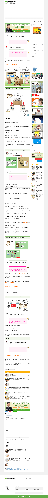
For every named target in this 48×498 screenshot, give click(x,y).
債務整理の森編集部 (9, 415)
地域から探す (34, 69)
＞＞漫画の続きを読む (37, 141)
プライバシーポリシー (8, 489)
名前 (6, 427)
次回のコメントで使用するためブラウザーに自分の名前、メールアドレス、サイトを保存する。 (17, 436)
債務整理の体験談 (35, 71)
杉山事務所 (17, 489)
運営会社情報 (7, 487)
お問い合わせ (7, 488)
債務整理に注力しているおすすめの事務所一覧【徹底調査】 (17, 378)
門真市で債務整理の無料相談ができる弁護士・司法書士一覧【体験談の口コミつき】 (18, 469)
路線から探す (34, 70)
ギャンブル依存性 (35, 68)
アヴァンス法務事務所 (36, 489)
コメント (7, 419)
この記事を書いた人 (8, 369)
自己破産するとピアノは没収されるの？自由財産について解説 (17, 449)
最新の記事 (13, 369)
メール (7, 430)
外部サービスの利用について (8, 490)
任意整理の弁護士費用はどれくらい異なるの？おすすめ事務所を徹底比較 (19, 387)
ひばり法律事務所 (27, 489)
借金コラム (34, 67)
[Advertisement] (24, 11)
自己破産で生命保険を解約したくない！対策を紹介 (13, 468)
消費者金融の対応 (35, 66)
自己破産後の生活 (8, 413)
